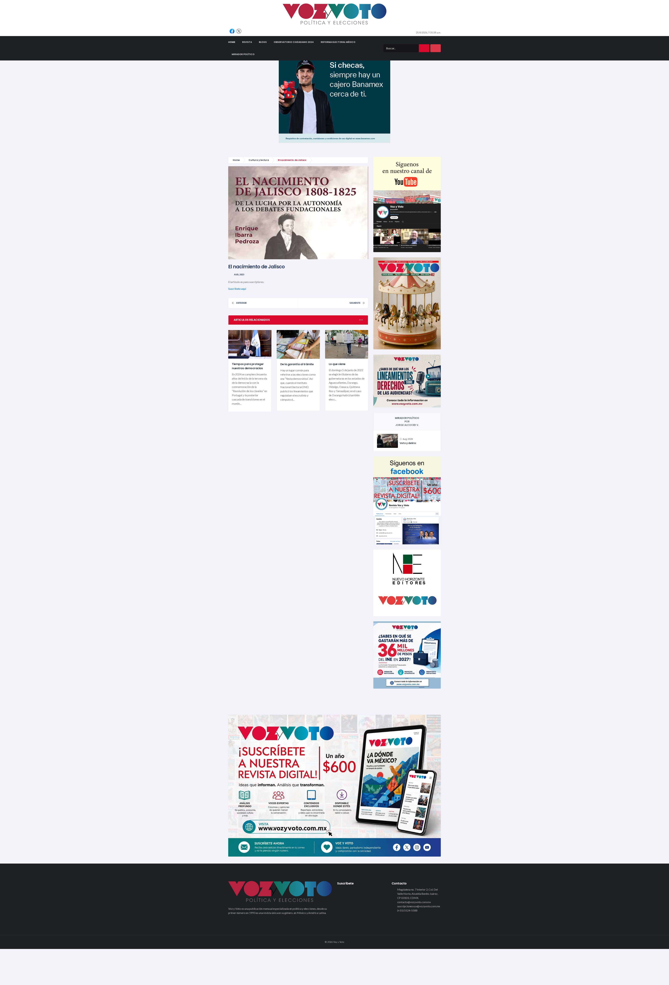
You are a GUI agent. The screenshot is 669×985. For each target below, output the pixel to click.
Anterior (241, 303)
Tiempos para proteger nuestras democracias (248, 366)
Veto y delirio (408, 443)
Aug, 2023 (239, 274)
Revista (247, 42)
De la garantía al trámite (297, 364)
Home (233, 42)
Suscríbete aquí (237, 288)
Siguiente (354, 303)
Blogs (263, 42)
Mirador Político (243, 54)
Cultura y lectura (259, 160)
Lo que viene (337, 364)
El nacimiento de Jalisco (256, 266)
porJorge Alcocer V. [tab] (407, 421)
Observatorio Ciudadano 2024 (294, 42)
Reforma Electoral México (338, 42)
